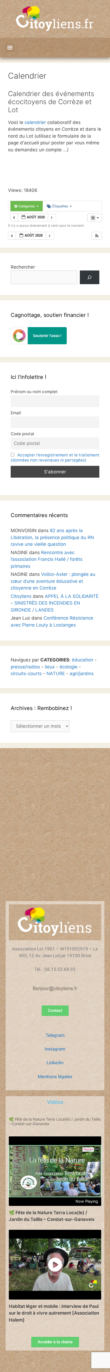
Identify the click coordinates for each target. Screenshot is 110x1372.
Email (16, 412)
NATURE (55, 673)
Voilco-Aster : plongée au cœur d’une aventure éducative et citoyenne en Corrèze (53, 581)
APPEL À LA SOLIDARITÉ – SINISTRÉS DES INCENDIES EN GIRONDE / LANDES (55, 603)
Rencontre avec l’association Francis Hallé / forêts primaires (46, 559)
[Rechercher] (89, 277)
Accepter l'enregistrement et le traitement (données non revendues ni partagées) (55, 457)
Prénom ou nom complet (34, 391)
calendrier (35, 122)
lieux (50, 666)
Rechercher (23, 267)
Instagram (55, 1049)
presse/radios (25, 666)
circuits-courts (26, 673)
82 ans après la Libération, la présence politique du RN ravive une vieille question (52, 537)
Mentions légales (55, 1076)
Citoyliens (21, 596)
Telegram (55, 1035)
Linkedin (55, 1062)
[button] (9, 47)
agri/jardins (82, 673)
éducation (82, 660)
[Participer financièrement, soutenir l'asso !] (39, 342)
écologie (68, 666)
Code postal (22, 433)
